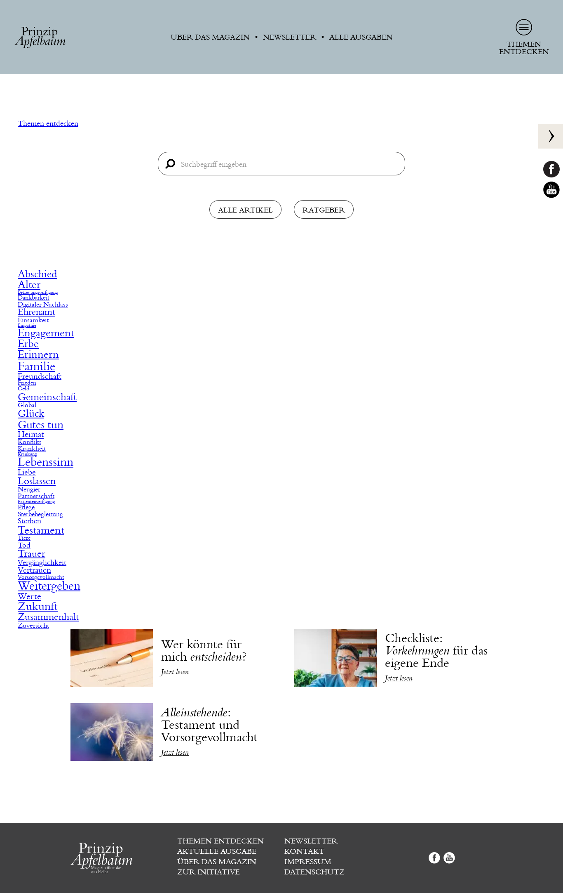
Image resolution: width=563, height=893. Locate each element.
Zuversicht (33, 625)
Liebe (27, 472)
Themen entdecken (48, 123)
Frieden (27, 383)
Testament (41, 530)
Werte (29, 596)
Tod (24, 545)
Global (27, 405)
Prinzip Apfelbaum (40, 37)
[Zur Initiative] (550, 136)
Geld (24, 389)
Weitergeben (49, 586)
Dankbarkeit (33, 298)
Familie (36, 366)
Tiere (24, 538)
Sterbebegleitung (40, 514)
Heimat (31, 434)
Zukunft (38, 606)
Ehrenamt (36, 312)
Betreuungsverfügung (38, 293)
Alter (29, 284)
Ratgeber (324, 210)
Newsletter (289, 37)
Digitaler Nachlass (43, 304)
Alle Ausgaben (361, 37)
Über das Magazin (210, 37)
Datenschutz (314, 872)
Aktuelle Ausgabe (216, 851)
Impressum (307, 861)
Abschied (37, 274)
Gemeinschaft (47, 397)
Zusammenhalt (48, 617)
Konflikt (29, 442)
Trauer (31, 554)
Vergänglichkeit (42, 562)
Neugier (29, 489)
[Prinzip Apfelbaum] (121, 858)
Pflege (26, 507)
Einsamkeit (33, 320)
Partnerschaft (36, 496)
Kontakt (304, 851)
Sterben (29, 521)
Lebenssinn (45, 462)
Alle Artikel (245, 210)
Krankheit (32, 448)
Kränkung (27, 454)
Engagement (46, 333)
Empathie (27, 326)
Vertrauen (34, 570)
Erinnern (38, 354)
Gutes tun (40, 424)
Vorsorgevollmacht (41, 577)
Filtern (66, 264)
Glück (31, 414)
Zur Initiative (208, 872)
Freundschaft (39, 376)
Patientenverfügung (36, 502)
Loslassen (37, 481)
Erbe (28, 343)
